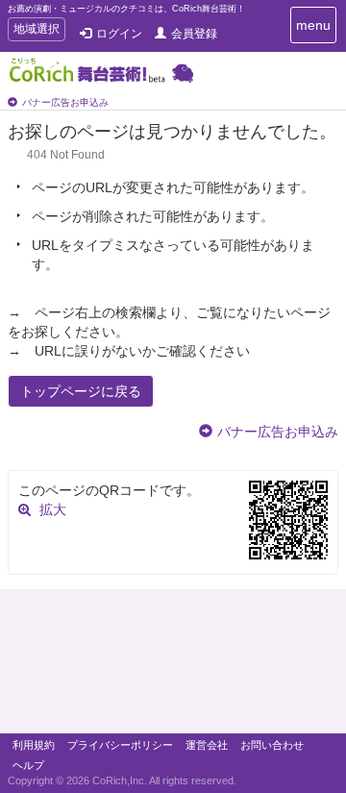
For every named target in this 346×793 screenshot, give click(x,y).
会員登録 (194, 33)
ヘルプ (28, 765)
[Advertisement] (173, 666)
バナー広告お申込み (65, 102)
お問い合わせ (272, 745)
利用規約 (33, 745)
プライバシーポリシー (120, 745)
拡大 (52, 509)
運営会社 (206, 745)
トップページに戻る (80, 391)
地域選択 (36, 31)
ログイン (119, 33)
